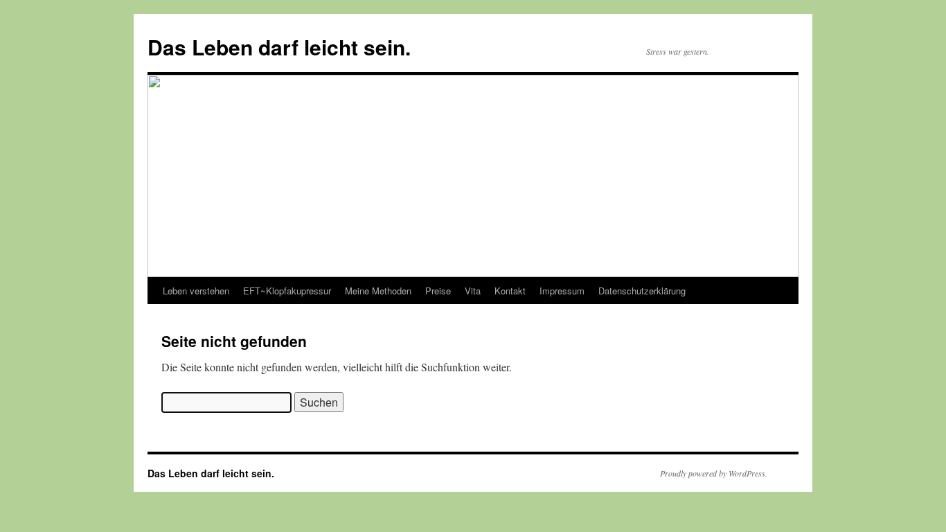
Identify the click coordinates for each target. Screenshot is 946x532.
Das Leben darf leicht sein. (279, 47)
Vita (473, 290)
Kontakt (510, 290)
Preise (438, 290)
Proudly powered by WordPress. (713, 473)
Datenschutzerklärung (642, 290)
